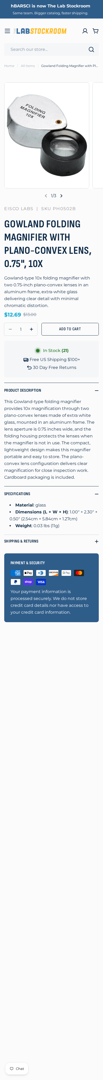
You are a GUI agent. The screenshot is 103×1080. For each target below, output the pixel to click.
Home (9, 66)
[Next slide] (61, 196)
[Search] (91, 49)
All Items (28, 66)
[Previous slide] (46, 196)
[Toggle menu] (7, 31)
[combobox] (51, 49)
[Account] (85, 31)
